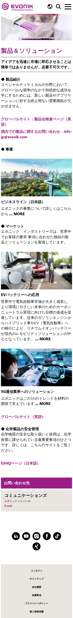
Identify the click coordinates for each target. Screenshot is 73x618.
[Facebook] (47, 536)
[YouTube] (26, 536)
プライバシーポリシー (36, 603)
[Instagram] (36, 536)
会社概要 (36, 586)
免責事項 (36, 595)
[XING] (36, 546)
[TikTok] (57, 536)
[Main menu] (68, 6)
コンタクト (36, 570)
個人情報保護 (37, 611)
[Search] (58, 7)
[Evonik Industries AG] (17, 7)
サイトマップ (37, 578)
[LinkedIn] (16, 536)
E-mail (8, 505)
